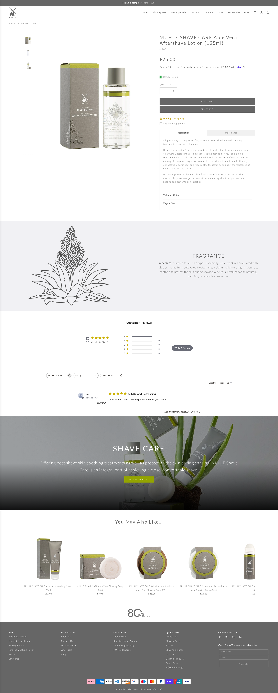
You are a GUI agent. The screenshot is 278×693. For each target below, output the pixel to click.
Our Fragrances (139, 479)
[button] (37, 95)
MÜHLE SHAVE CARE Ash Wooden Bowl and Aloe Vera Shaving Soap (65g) (152, 588)
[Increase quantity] (173, 91)
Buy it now (207, 109)
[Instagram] (227, 637)
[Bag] (268, 12)
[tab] (183, 133)
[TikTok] (240, 637)
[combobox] (86, 375)
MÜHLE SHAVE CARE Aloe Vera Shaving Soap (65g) (100, 588)
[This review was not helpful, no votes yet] (197, 411)
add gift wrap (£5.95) (174, 123)
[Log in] (261, 12)
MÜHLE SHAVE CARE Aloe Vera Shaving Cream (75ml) (48, 588)
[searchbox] (56, 375)
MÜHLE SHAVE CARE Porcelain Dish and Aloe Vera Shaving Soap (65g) (203, 588)
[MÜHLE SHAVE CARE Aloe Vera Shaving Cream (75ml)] (48, 557)
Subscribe (244, 664)
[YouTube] (234, 637)
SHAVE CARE (31, 23)
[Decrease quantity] (163, 91)
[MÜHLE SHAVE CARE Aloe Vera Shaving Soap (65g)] (100, 557)
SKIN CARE (19, 23)
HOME (11, 23)
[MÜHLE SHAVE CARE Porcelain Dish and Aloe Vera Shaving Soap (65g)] (204, 557)
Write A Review (182, 348)
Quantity (165, 84)
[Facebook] (220, 637)
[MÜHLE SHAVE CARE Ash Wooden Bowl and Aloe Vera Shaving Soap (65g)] (152, 557)
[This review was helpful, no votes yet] (192, 411)
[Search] (255, 12)
